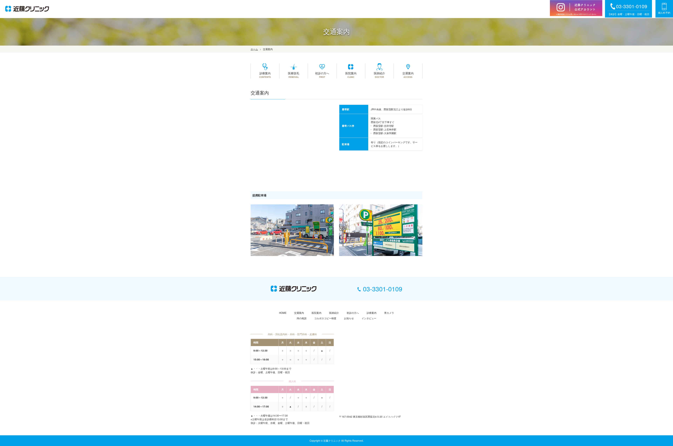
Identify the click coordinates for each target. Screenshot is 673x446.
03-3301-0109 (382, 288)
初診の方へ (353, 313)
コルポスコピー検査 (325, 318)
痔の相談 (302, 318)
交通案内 (299, 313)
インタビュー (369, 318)
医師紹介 (334, 313)
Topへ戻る (657, 431)
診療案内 (371, 313)
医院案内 (316, 313)
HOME (282, 313)
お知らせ (349, 318)
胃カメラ (389, 313)
